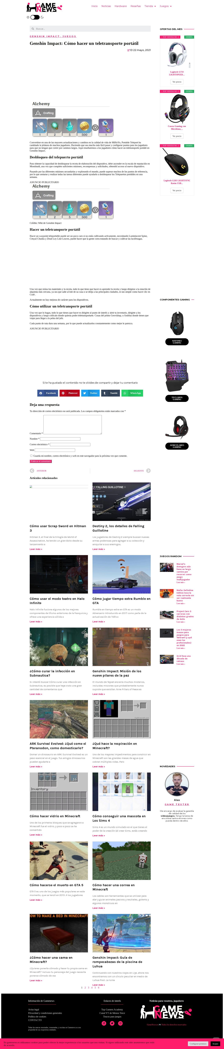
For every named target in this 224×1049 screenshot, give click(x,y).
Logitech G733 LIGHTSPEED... (177, 73)
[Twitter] (112, 1023)
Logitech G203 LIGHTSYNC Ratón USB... (177, 181)
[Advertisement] (90, 77)
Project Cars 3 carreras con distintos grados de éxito (185, 615)
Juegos (164, 6)
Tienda (148, 6)
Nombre (34, 438)
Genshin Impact (45, 36)
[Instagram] (120, 1023)
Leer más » (36, 549)
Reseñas (136, 6)
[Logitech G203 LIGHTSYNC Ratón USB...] (177, 163)
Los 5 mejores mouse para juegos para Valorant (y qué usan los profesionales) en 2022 (184, 637)
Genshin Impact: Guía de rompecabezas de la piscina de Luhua (117, 962)
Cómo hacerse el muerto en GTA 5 (56, 885)
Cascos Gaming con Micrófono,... (177, 127)
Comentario (36, 433)
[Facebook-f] (104, 1023)
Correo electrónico (39, 444)
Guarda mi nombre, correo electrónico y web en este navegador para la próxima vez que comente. (80, 456)
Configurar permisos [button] (198, 1044)
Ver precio (176, 82)
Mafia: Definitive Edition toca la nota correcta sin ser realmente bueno (185, 595)
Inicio (94, 6)
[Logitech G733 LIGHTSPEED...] (177, 54)
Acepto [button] (215, 1044)
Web (32, 450)
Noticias (106, 6)
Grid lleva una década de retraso (184, 659)
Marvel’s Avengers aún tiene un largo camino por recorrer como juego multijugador (184, 572)
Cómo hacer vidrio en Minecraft (55, 816)
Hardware (121, 6)
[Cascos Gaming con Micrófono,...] (177, 108)
